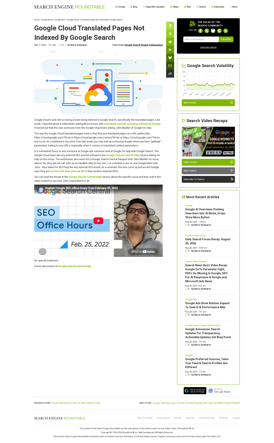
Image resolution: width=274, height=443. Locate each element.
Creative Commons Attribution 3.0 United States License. (131, 436)
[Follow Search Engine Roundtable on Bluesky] (213, 31)
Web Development (146, 432)
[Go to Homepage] (69, 6)
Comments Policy (207, 418)
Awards (177, 418)
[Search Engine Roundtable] (60, 419)
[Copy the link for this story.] (170, 74)
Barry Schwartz (78, 45)
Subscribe (226, 39)
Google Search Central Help (122, 155)
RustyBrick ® (128, 432)
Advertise (223, 418)
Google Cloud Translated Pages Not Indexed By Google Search (95, 20)
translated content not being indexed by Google (132, 123)
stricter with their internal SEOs (68, 171)
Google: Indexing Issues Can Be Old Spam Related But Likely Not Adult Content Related (196, 403)
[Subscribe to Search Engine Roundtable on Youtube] (219, 31)
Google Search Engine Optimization (143, 45)
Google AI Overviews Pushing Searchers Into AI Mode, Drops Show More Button (205, 213)
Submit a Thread (144, 418)
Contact (236, 418)
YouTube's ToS (213, 436)
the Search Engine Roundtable (107, 428)
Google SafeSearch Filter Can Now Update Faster (76, 403)
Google (188, 205)
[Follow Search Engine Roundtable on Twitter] (207, 31)
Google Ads (191, 299)
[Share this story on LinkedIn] (170, 50)
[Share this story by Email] (170, 66)
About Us (190, 418)
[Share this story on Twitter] (170, 34)
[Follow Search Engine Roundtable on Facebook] (200, 31)
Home (37, 20)
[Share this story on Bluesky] (170, 58)
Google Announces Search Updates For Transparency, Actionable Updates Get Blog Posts (208, 333)
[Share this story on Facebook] (170, 26)
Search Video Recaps (196, 261)
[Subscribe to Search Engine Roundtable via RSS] (225, 31)
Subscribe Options (208, 47)
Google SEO (60, 20)
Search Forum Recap (195, 235)
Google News (47, 20)
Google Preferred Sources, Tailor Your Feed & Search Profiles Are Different (207, 363)
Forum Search (163, 418)
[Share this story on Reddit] (170, 42)
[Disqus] (98, 309)
